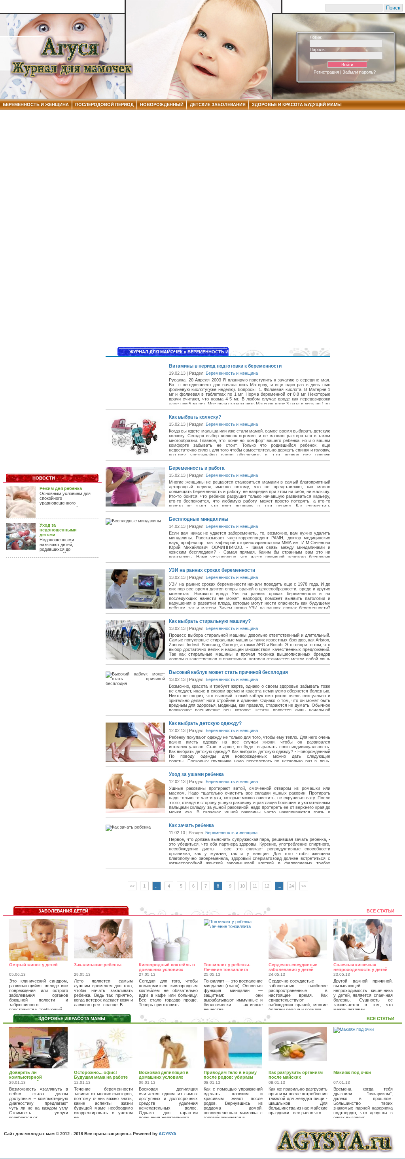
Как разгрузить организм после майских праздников (296, 1077)
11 (255, 886)
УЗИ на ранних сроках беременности (212, 570)
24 (291, 886)
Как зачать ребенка (191, 825)
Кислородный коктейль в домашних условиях (167, 967)
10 (242, 886)
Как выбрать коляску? (195, 417)
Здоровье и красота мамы (71, 1018)
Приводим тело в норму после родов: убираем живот (230, 1077)
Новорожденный (162, 104)
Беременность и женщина (36, 104)
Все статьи (380, 911)
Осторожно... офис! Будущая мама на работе (101, 1074)
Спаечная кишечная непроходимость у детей (360, 967)
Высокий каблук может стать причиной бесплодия (228, 672)
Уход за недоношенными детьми (58, 530)
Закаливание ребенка (97, 964)
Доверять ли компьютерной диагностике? (25, 1077)
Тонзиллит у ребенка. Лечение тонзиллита (227, 967)
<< (132, 886)
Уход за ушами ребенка (196, 774)
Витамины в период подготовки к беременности (225, 366)
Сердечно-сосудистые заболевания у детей (293, 967)
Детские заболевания (218, 104)
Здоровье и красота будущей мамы (297, 104)
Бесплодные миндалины (198, 519)
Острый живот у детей (33, 964)
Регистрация (326, 72)
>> (303, 886)
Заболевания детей (63, 911)
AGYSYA (167, 1133)
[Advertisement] (202, 171)
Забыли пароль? (359, 72)
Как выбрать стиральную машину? (210, 621)
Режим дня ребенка (61, 488)
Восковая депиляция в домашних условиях (164, 1074)
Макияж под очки (352, 1072)
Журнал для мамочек (156, 351)
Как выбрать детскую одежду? (205, 723)
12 (267, 886)
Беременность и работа (197, 468)
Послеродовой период (104, 104)
